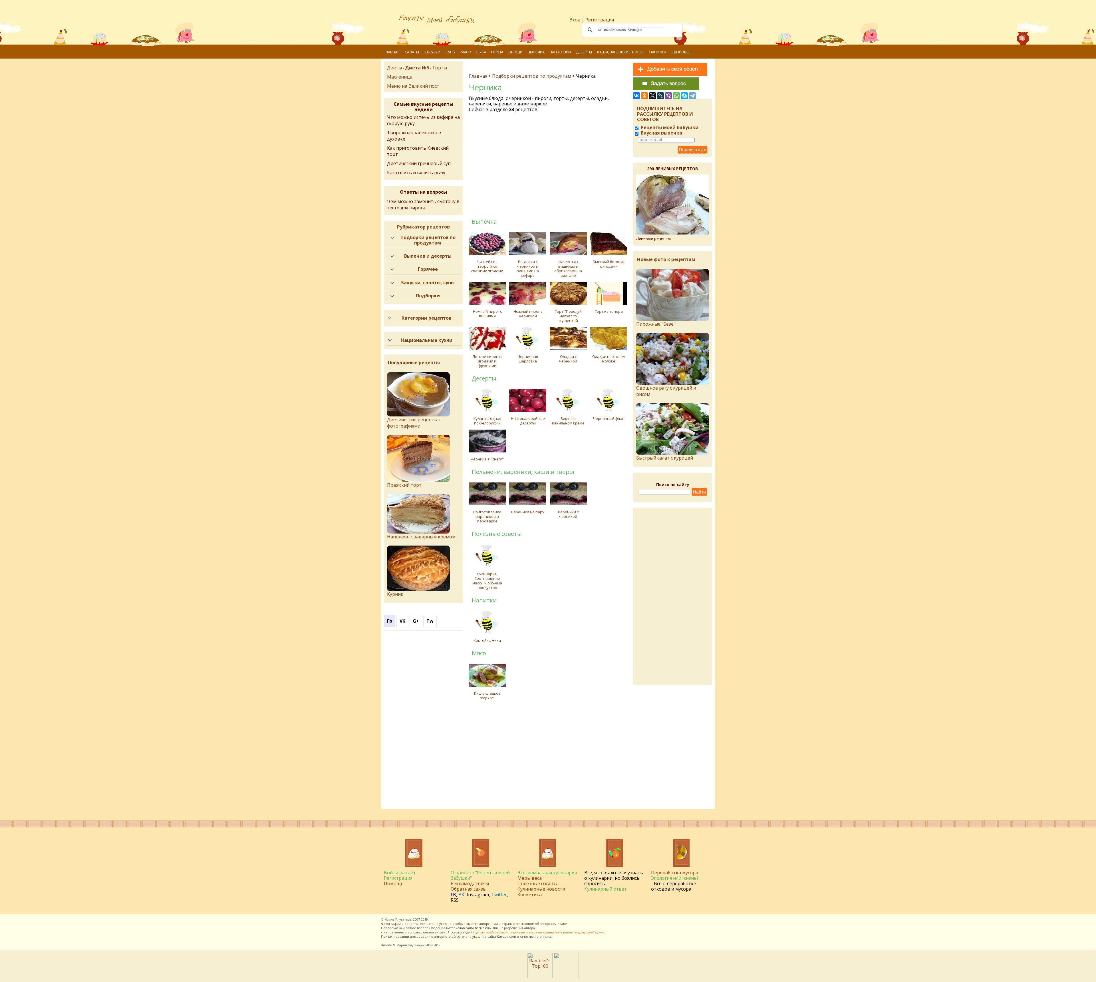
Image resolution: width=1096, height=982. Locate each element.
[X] (652, 95)
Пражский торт (404, 485)
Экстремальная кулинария (547, 872)
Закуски (432, 52)
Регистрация (599, 20)
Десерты (584, 52)
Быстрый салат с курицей (664, 458)
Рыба (481, 52)
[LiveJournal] (660, 95)
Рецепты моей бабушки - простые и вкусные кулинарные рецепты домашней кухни (537, 932)
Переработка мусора (674, 872)
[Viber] (668, 95)
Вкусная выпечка (661, 133)
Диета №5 (417, 68)
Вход (575, 20)
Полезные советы (537, 883)
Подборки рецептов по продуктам (531, 76)
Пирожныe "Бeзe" (655, 324)
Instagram (478, 894)
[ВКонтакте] (636, 95)
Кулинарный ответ (605, 889)
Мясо (466, 52)
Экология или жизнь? (675, 878)
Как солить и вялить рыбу (416, 172)
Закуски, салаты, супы (428, 282)
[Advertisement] (549, 165)
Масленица (399, 77)
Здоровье (681, 52)
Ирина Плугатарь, (398, 919)
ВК (461, 894)
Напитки (657, 52)
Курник (395, 594)
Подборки (428, 295)
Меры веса (529, 878)
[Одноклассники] (644, 95)
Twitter (499, 894)
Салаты (412, 52)
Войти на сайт (400, 872)
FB (453, 894)
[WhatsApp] (676, 95)
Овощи (515, 52)
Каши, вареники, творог (620, 52)
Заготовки (560, 52)
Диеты (394, 68)
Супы (451, 52)
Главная (392, 52)
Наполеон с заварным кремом (421, 537)
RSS (455, 900)
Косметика (529, 894)
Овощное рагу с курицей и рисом (666, 391)
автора (529, 928)
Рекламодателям (470, 883)
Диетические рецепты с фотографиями (414, 422)
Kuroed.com (506, 936)
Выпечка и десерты (428, 256)
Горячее (428, 269)
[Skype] (684, 95)
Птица (497, 52)
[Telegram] (692, 95)
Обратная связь (468, 889)
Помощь (394, 883)
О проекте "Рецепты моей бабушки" (480, 875)
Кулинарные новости (541, 889)
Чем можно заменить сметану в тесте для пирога (423, 204)
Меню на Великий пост (413, 86)
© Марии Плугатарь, (409, 945)
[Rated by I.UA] (566, 976)
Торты (439, 68)
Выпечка (536, 52)
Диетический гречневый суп (419, 163)
